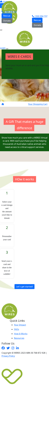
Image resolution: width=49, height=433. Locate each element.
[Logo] (9, 5)
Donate (7, 20)
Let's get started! (24, 286)
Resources (19, 338)
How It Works (20, 333)
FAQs (16, 329)
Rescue (6, 15)
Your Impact (20, 324)
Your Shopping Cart (37, 104)
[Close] (7, 48)
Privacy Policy (8, 356)
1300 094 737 (10, 11)
